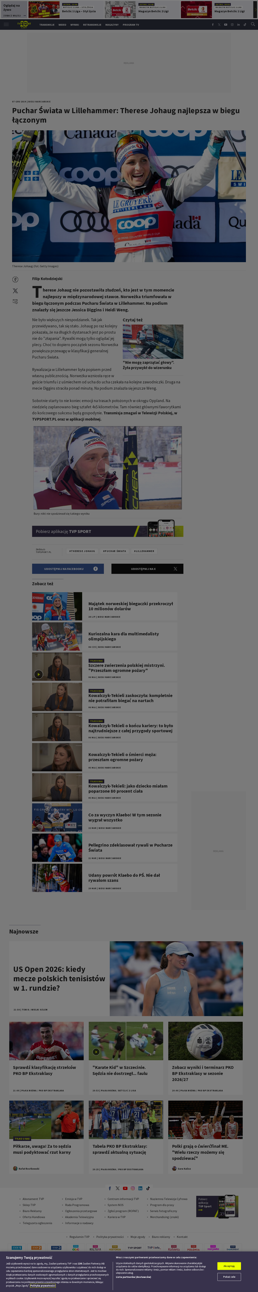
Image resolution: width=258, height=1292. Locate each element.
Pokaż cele (229, 1276)
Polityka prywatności (42, 1285)
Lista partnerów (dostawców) (133, 1277)
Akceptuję (229, 1266)
